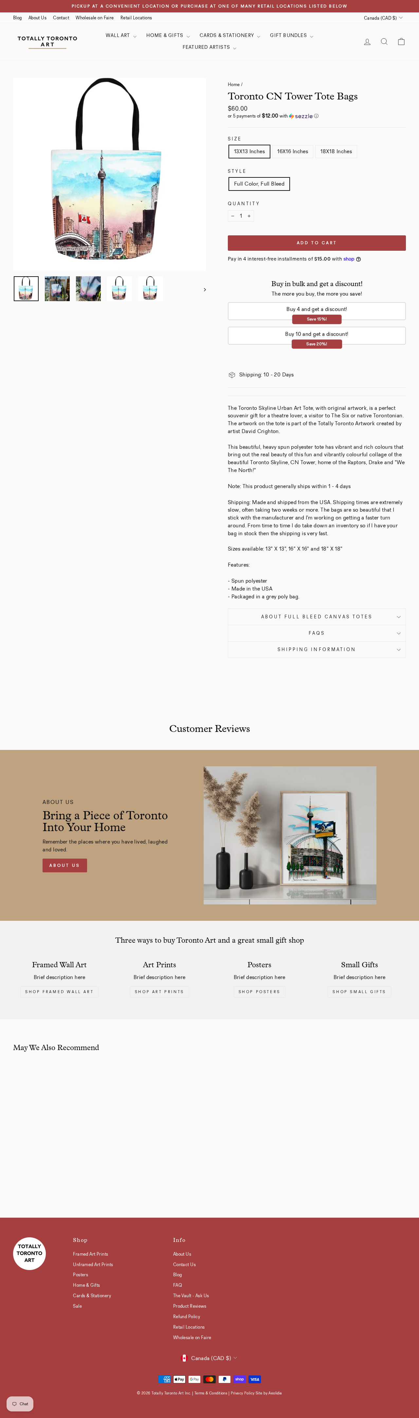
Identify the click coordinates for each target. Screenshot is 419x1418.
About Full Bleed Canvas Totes (317, 617)
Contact (61, 18)
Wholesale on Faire (95, 18)
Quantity (244, 204)
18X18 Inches (336, 151)
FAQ (177, 1285)
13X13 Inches (249, 151)
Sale (77, 1306)
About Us (37, 18)
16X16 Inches (292, 151)
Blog (17, 18)
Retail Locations (136, 18)
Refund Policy (186, 1316)
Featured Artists (207, 47)
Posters (80, 1275)
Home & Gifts (165, 35)
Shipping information (317, 649)
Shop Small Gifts (359, 992)
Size (235, 139)
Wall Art (119, 35)
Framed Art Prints (90, 1254)
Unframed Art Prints (93, 1264)
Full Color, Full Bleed (259, 183)
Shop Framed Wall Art (59, 992)
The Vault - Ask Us (191, 1296)
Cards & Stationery (228, 35)
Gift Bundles (289, 35)
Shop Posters (260, 992)
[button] (317, 116)
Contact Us (184, 1264)
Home (234, 84)
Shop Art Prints (159, 992)
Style (237, 171)
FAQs (317, 633)
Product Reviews (189, 1306)
